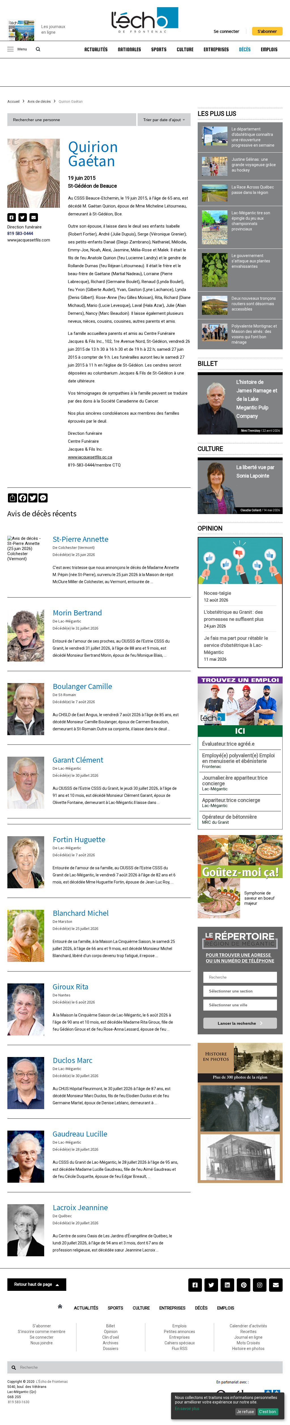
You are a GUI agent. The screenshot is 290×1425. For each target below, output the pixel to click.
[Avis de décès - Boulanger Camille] (99, 707)
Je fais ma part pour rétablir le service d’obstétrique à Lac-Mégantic (236, 645)
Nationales (129, 49)
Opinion (210, 528)
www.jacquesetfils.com (28, 240)
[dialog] (227, 1405)
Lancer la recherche (237, 1023)
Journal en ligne (248, 1337)
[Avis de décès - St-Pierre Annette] (99, 560)
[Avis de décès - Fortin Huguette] (99, 861)
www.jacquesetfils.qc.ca (90, 457)
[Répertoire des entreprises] (240, 946)
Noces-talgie (217, 593)
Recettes (248, 1331)
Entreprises (216, 49)
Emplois (269, 49)
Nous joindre (42, 1343)
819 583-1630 (18, 1402)
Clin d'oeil (110, 1337)
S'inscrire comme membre (41, 1331)
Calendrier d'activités (248, 1326)
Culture (185, 49)
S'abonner (267, 31)
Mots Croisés (248, 1343)
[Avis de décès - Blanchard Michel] (99, 934)
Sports (159, 49)
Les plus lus (217, 113)
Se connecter (226, 31)
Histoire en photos (248, 1348)
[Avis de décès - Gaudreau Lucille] (99, 1155)
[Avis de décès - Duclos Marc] (99, 1081)
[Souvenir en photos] (240, 1108)
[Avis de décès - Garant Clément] (99, 781)
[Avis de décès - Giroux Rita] (99, 1008)
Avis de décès (39, 101)
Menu (22, 49)
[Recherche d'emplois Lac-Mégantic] (240, 707)
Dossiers (110, 1348)
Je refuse (245, 1411)
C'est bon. (268, 1411)
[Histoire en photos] (240, 1062)
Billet (208, 363)
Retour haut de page (33, 1284)
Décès (245, 49)
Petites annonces (179, 1331)
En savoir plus (187, 1408)
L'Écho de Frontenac (52, 1382)
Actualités (96, 49)
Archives (110, 1343)
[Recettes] (240, 857)
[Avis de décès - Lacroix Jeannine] (99, 1229)
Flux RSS (179, 1348)
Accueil (13, 101)
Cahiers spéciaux (180, 1343)
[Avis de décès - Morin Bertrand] (99, 634)
